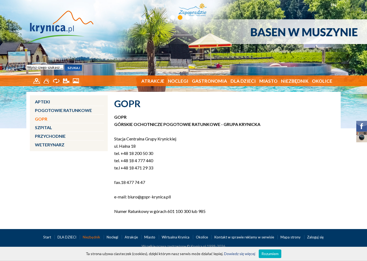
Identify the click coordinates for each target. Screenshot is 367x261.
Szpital (43, 127)
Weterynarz (49, 144)
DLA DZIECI (243, 81)
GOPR (41, 118)
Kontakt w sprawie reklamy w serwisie (244, 237)
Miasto (268, 81)
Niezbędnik (294, 81)
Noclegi (178, 81)
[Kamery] (66, 80)
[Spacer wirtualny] (56, 80)
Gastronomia (209, 81)
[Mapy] (37, 80)
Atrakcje (152, 81)
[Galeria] (76, 80)
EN (333, 4)
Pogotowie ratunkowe (63, 110)
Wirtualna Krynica (176, 237)
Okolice (322, 81)
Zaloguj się (315, 237)
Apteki (42, 101)
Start (47, 237)
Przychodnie (50, 136)
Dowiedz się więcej (239, 253)
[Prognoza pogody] (47, 80)
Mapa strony (290, 237)
